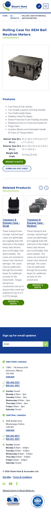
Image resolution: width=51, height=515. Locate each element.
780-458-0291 (13, 382)
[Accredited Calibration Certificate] (13, 500)
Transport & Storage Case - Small (11, 223)
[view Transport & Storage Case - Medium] (37, 205)
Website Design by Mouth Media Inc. (19, 490)
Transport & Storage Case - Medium (35, 223)
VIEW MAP (10, 377)
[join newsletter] (45, 344)
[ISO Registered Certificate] (38, 501)
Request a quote (14, 162)
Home (5, 16)
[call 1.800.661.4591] (39, 6)
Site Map (7, 477)
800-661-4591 (13, 385)
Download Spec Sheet (17, 169)
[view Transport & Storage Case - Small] (13, 205)
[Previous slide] (41, 188)
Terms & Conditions (22, 477)
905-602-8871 (13, 436)
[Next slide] (46, 188)
